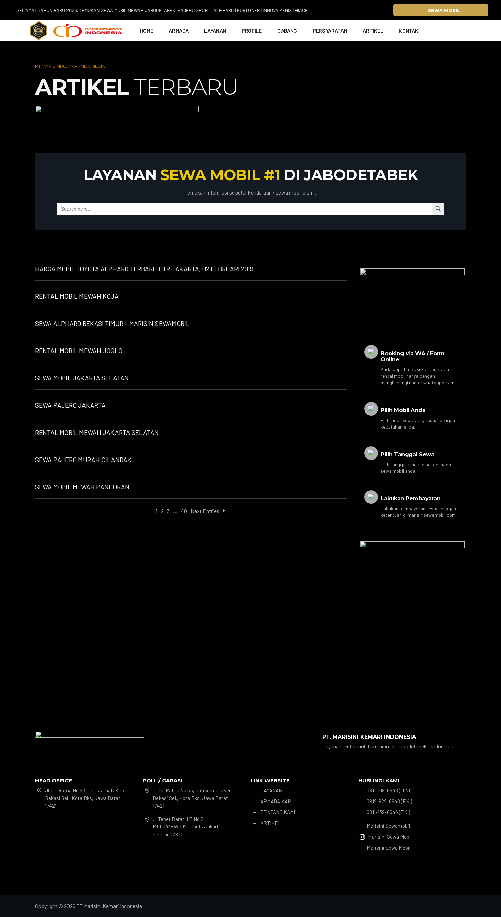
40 (184, 511)
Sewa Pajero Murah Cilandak (83, 460)
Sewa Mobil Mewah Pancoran (82, 487)
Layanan (215, 30)
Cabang (287, 30)
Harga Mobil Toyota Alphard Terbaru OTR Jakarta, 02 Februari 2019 (144, 269)
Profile (252, 30)
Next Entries (205, 511)
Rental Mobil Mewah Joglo (78, 351)
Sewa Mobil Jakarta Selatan (82, 378)
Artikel (373, 30)
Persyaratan (330, 30)
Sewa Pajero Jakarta (70, 405)
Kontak (408, 30)
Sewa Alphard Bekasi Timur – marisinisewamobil (112, 323)
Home (146, 30)
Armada (178, 30)
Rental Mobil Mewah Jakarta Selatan (97, 432)
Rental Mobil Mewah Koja (77, 296)
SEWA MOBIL (444, 10)
